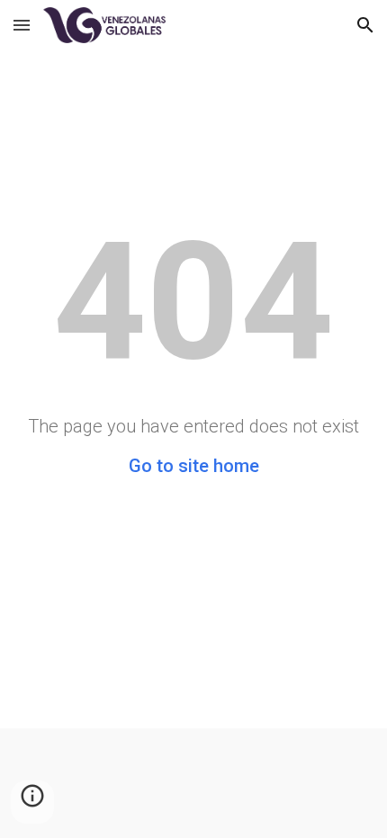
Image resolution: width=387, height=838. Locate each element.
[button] (21, 24)
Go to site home (194, 466)
